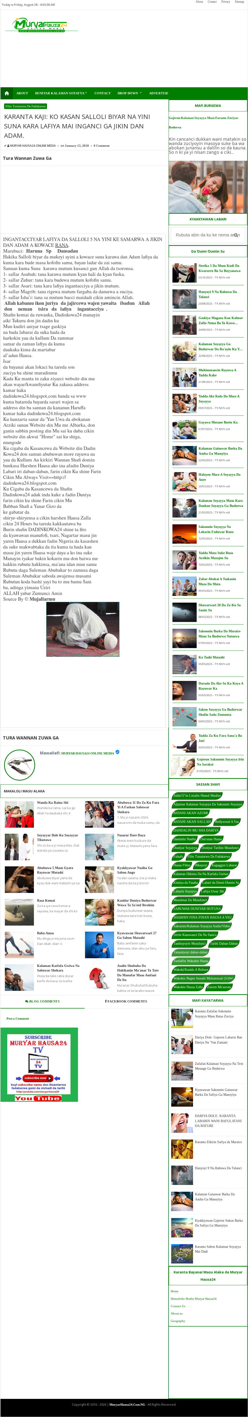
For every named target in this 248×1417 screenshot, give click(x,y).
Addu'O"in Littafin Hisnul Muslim (197, 795)
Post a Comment (18, 1018)
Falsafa (178, 856)
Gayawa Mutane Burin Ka (218, 422)
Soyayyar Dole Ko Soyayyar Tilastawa (57, 837)
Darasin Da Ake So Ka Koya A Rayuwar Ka (221, 686)
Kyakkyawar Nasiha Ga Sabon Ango (134, 870)
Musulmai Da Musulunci (190, 900)
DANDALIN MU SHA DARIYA (196, 830)
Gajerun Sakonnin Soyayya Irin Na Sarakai (220, 762)
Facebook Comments (127, 1001)
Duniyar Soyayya (185, 848)
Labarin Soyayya (185, 891)
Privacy (225, 1)
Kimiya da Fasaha (185, 882)
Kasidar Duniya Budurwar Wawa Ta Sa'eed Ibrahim (136, 903)
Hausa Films (181, 865)
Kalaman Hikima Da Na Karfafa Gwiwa (200, 874)
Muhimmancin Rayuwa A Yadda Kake (217, 372)
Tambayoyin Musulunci (189, 943)
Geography (178, 1321)
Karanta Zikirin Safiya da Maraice (218, 1142)
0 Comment (101, 145)
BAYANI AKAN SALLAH (192, 822)
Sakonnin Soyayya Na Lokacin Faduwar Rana (216, 529)
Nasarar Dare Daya (131, 835)
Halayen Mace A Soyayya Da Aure (219, 477)
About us (177, 1313)
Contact (212, 1)
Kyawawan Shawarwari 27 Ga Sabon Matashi (136, 935)
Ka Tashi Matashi (212, 657)
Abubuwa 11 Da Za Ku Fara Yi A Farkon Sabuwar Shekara (138, 807)
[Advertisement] (165, 48)
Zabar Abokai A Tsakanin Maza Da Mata (217, 581)
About (199, 1)
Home (174, 1291)
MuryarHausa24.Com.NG (127, 1404)
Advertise (159, 93)
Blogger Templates (120, 1412)
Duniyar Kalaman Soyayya (61, 93)
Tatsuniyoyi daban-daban (190, 952)
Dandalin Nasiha (184, 839)
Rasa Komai (46, 900)
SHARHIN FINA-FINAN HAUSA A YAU (202, 917)
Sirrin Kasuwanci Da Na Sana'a (195, 935)
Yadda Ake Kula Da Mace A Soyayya (219, 398)
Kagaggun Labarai (224, 865)
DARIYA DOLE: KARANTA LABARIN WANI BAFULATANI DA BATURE (218, 1121)
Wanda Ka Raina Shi (52, 802)
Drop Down (130, 93)
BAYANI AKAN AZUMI (190, 813)
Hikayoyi (201, 865)
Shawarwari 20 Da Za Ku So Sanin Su (220, 607)
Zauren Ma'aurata (219, 987)
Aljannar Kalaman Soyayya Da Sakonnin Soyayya (207, 804)
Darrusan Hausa (211, 839)
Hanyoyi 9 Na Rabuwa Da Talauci (218, 294)
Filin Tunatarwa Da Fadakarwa (26, 106)
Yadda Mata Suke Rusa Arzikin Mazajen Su (216, 555)
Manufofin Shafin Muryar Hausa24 (194, 1298)
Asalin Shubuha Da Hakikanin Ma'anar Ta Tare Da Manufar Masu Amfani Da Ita (138, 973)
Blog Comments (44, 1001)
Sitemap (239, 1)
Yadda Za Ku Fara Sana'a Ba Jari (220, 738)
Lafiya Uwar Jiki (212, 891)
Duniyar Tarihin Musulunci (220, 848)
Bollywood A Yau (227, 822)
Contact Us (178, 1306)
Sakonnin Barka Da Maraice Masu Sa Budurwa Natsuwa (219, 633)
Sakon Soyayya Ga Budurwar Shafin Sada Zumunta (220, 712)
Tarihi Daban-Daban (224, 943)
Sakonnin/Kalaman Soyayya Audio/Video (201, 926)
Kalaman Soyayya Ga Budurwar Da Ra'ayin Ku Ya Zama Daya (220, 347)
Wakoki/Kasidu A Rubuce (190, 969)
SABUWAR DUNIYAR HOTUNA (197, 909)
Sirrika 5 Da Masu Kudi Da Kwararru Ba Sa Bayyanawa (219, 268)
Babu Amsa (45, 933)
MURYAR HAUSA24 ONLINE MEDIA (87, 753)
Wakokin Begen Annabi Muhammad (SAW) (203, 978)
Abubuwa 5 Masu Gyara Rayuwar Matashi (55, 870)
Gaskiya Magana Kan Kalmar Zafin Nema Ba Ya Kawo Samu (221, 321)
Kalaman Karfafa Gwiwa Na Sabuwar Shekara (58, 968)
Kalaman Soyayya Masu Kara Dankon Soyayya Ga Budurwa (221, 503)
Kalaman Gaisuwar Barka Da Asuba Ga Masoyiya (220, 451)
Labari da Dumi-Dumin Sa (220, 882)
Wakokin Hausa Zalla (188, 987)
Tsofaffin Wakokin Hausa (190, 961)
